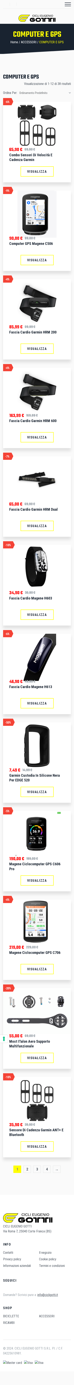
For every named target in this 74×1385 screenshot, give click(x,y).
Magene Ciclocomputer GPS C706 (34, 952)
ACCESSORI (28, 42)
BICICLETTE (11, 1316)
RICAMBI (9, 1323)
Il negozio (45, 1253)
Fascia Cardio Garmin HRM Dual (33, 509)
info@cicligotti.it (47, 1295)
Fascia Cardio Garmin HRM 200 (33, 332)
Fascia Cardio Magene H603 (30, 598)
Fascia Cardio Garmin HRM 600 (33, 421)
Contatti (8, 1253)
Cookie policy (47, 1259)
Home (14, 42)
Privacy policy (12, 1259)
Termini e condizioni (52, 1266)
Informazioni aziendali (17, 1266)
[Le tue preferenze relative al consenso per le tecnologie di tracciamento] (4, 1039)
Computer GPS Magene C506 (31, 243)
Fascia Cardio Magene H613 (30, 687)
